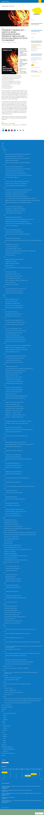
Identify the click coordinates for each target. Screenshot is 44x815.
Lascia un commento (13, 42)
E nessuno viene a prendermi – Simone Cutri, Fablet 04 (14, 509)
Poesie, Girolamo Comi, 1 (8, 543)
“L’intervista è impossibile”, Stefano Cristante (13, 482)
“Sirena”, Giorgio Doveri (9, 265)
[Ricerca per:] (36, 37)
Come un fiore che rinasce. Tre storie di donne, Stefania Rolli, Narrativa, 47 (18, 175)
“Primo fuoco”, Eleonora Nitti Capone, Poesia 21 (13, 387)
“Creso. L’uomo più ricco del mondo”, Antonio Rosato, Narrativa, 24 (17, 234)
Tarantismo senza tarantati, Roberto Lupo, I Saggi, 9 (14, 637)
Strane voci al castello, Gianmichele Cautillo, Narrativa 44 (16, 183)
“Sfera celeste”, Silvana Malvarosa (11, 490)
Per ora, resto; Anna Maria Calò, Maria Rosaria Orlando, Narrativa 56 (17, 154)
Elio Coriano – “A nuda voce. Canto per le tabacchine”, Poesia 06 (16, 423)
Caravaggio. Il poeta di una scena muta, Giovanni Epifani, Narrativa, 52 (17, 162)
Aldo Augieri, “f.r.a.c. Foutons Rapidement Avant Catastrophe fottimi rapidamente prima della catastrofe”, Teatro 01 (21, 673)
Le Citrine (4, 604)
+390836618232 (34, 46)
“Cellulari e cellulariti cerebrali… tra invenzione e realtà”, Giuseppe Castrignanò (19, 486)
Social (3, 732)
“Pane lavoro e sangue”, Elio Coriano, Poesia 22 (14, 381)
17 (33, 774)
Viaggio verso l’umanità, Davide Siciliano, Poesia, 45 (14, 324)
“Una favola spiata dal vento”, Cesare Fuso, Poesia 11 (14, 408)
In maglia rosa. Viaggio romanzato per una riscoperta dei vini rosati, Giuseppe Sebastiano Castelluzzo (23, 240)
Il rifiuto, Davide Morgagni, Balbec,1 (10, 530)
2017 (4, 257)
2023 (5, 326)
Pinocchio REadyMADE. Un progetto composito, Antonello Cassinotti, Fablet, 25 (19, 444)
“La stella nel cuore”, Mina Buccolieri (12, 246)
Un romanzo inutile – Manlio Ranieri (11, 284)
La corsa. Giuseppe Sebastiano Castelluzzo (12, 278)
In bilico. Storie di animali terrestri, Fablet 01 (13, 515)
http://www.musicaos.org (7, 124)
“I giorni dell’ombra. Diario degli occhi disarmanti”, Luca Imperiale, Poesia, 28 (19, 368)
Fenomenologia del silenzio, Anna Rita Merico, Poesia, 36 (15, 347)
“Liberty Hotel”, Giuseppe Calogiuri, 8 (10, 608)
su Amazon (5, 728)
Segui (32, 65)
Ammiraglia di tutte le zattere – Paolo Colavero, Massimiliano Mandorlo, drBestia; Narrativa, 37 (22, 200)
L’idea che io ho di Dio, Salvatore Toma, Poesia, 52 (14, 305)
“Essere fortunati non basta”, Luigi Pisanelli (12, 238)
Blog (3, 145)
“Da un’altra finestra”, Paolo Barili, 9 (10, 606)
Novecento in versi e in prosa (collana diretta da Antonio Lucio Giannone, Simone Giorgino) (19, 532)
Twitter (4, 742)
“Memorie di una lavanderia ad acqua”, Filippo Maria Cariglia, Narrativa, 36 (18, 202)
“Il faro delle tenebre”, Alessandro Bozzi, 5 (11, 614)
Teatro (4, 670)
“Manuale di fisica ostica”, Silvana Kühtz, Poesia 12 (14, 406)
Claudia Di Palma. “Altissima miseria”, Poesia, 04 (13, 431)
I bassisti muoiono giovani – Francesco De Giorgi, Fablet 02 (15, 511)
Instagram (5, 736)
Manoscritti (4, 709)
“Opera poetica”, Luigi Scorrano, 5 (10, 551)
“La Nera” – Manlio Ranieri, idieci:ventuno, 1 (11, 679)
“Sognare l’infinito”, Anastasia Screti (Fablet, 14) (13, 473)
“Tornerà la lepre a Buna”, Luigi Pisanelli (12, 263)
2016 (4, 425)
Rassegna (3, 755)
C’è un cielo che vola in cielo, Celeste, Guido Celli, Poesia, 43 (16, 330)
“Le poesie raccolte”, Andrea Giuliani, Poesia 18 (13, 391)
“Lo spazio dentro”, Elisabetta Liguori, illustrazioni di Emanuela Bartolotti (18, 267)
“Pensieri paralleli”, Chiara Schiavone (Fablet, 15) (13, 471)
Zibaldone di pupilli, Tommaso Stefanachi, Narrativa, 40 (15, 194)
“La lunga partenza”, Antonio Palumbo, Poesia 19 (13, 383)
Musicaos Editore (5, 1)
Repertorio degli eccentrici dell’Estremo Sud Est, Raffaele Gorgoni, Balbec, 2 (18, 528)
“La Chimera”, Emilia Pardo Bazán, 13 (11, 570)
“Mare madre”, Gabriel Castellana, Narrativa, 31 (13, 217)
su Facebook (5, 719)
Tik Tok (4, 738)
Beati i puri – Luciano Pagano (10, 282)
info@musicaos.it (16, 124)
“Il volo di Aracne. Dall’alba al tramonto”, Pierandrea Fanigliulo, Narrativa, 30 (19, 219)
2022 (5, 204)
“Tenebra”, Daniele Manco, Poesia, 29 (11, 366)
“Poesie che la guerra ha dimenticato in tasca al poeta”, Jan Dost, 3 (16, 555)
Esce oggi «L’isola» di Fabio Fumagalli (8, 797)
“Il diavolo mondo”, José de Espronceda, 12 (12, 568)
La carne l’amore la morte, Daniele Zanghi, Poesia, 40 (14, 337)
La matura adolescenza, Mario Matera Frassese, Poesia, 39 (15, 339)
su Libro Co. (5, 730)
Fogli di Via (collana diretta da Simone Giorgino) (12, 545)
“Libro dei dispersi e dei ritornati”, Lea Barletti (13, 248)
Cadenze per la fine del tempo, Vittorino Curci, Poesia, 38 (15, 341)
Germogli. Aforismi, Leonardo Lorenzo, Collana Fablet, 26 (15, 442)
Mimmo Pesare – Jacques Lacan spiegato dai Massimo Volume (16, 659)
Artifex (4, 696)
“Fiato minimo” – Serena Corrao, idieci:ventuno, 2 (12, 677)
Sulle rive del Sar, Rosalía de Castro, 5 (12, 585)
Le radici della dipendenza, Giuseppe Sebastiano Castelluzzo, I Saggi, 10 (17, 633)
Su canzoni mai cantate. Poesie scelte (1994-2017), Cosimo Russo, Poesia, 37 (18, 345)
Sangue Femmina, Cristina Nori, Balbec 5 (11, 522)
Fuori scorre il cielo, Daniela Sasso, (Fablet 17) (13, 465)
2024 (5, 179)
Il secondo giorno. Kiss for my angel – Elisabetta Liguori (15, 288)
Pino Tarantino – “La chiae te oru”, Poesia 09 (13, 412)
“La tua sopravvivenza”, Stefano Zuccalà (12, 505)
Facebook (4, 734)
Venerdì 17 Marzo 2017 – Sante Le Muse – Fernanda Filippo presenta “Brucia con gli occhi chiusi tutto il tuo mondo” (15, 35)
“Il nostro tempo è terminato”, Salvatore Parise (13, 492)
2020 (5, 227)
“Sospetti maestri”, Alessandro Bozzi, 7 (11, 610)
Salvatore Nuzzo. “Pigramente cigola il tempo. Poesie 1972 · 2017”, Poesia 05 (18, 421)
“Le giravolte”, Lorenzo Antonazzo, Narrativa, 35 (14, 206)
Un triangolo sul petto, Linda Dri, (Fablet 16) (13, 467)
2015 (4, 286)
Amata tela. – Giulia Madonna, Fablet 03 (12, 513)
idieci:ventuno (5, 675)
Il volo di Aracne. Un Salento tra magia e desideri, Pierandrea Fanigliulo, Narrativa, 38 (20, 198)
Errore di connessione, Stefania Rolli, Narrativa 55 (14, 156)
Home (3, 143)
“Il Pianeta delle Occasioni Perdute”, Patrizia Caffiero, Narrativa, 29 (17, 221)
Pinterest (4, 740)
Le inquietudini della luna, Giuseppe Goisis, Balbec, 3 (13, 526)
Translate (39, 72)
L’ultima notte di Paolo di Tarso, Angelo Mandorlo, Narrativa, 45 (17, 181)
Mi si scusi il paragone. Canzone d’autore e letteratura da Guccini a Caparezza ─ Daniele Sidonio (22, 653)
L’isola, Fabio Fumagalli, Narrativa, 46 (12, 177)
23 (27, 775)
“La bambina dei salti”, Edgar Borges (11, 244)
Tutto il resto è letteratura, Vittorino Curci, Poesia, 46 (15, 322)
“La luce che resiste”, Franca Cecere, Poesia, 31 (13, 360)
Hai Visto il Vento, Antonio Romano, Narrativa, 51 (14, 166)
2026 (5, 152)
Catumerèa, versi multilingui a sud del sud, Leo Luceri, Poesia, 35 (16, 349)
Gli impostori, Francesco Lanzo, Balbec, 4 (11, 524)
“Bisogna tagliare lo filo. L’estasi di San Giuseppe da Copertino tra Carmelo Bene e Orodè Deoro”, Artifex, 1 (23, 698)
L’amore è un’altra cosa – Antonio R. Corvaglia (13, 276)
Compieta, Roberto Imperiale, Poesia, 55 (12, 299)
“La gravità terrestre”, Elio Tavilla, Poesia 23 (13, 379)
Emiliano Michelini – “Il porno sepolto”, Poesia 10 (13, 410)
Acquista (3, 721)
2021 (4, 215)
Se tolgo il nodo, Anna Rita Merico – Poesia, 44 (13, 328)
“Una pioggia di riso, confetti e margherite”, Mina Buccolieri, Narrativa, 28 (18, 223)
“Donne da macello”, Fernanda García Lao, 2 (13, 595)
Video (3, 711)
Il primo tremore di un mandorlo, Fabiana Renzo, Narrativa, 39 (16, 196)
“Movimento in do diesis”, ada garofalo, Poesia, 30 (14, 362)
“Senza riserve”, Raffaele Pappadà (11, 261)
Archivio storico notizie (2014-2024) (8, 753)
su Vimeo (4, 717)
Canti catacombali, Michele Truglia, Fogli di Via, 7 (13, 547)
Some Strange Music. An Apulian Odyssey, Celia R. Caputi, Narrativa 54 (17, 158)
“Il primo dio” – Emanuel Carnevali (10, 690)
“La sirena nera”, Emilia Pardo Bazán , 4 (12, 591)
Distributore (5, 751)
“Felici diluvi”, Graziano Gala (10, 255)
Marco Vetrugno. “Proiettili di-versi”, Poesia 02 (13, 427)
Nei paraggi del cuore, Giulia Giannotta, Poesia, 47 (14, 320)
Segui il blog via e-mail (36, 55)
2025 (5, 164)
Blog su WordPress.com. (5, 807)
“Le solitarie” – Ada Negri (8, 688)
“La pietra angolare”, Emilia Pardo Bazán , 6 (13, 587)
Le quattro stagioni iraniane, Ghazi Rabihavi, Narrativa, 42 (15, 185)
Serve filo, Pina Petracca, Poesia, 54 (11, 301)
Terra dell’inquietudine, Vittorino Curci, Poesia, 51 (14, 307)
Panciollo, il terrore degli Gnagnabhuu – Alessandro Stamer (16, 280)
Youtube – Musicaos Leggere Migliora (9, 713)
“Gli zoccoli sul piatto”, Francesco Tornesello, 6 (13, 612)
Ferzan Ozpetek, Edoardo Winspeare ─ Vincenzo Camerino (15, 655)
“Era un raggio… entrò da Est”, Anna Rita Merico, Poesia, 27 (15, 370)
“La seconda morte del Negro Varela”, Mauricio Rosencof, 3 (16, 597)
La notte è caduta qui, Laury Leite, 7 (11, 574)
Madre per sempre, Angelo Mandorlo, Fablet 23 (13, 446)
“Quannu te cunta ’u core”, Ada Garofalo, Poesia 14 (14, 402)
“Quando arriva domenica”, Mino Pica (12, 503)
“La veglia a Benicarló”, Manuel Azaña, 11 (12, 566)
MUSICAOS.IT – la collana (7, 666)
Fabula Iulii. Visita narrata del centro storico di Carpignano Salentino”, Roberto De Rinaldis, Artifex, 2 (22, 700)
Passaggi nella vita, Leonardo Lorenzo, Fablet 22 (14, 450)
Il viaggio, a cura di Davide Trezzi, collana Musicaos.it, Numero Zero (16, 668)
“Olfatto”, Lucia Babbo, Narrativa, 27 (11, 225)
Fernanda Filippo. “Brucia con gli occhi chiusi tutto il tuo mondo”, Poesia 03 (19, 429)
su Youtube (5, 715)
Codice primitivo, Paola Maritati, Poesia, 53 (12, 303)
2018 (4, 242)
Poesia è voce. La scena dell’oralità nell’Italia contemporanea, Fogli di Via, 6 (18, 549)
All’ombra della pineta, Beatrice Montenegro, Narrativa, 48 (15, 173)
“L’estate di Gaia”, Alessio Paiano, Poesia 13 (12, 404)
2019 (4, 236)
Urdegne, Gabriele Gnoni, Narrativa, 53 (12, 160)
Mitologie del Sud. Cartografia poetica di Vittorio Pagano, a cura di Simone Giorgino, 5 (20, 534)
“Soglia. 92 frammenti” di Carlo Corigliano (13, 649)
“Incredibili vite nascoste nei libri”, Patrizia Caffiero (14, 259)
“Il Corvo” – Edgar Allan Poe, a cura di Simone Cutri (13, 692)
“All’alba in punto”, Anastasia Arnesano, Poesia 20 (14, 389)
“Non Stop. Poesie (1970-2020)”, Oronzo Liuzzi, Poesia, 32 (14, 358)
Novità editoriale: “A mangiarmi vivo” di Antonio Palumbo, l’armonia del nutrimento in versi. (17, 790)
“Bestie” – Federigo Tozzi (8, 694)
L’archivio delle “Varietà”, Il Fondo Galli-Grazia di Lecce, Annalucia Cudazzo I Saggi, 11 (20, 629)
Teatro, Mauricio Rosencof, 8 (10, 576)
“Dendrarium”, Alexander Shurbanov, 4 (11, 553)
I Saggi (4, 625)
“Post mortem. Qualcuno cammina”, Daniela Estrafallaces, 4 (14, 616)
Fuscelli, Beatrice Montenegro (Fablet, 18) (12, 463)
